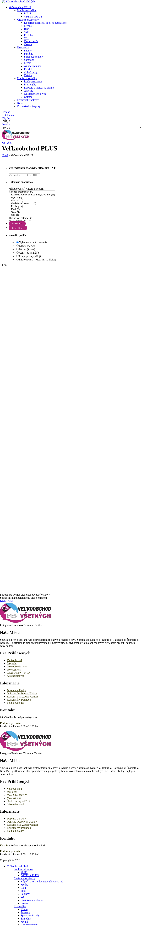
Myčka (28, 25)
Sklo (26, 32)
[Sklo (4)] (32, 212)
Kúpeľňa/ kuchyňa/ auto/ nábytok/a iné (45, 22)
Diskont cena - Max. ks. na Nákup (37, 259)
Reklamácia (13, 696)
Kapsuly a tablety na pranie (39, 87)
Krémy (28, 50)
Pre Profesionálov (26, 10)
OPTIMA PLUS (33, 16)
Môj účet (12, 663)
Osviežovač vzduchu (32, 900)
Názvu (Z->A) (27, 249)
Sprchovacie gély (33, 56)
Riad (26, 28)
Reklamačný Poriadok (19, 699)
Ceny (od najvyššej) (30, 256)
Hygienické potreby (28, 99)
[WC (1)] (32, 215)
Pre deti (28, 69)
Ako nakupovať (15, 675)
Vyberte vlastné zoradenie (33, 242)
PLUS (27, 13)
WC (26, 38)
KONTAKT (7, 600)
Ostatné (28, 44)
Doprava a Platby (16, 690)
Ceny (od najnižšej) (29, 252)
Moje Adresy (14, 669)
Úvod (5, 155)
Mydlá (27, 62)
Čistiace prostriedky (28, 19)
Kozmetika (23, 47)
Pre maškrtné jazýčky (28, 106)
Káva (20, 103)
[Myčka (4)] (32, 197)
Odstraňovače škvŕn (35, 93)
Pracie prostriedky (27, 78)
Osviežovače (31, 41)
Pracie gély (30, 84)
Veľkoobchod (14, 660)
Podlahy (28, 35)
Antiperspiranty (32, 66)
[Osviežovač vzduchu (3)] (32, 203)
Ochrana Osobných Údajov (22, 693)
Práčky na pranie (33, 81)
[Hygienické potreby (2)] (32, 218)
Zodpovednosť (30, 696)
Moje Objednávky (17, 666)
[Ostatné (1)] (32, 200)
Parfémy (28, 53)
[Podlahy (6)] (32, 206)
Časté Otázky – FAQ (18, 672)
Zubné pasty (30, 72)
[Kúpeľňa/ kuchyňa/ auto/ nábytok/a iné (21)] (32, 194)
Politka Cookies (15, 702)
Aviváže (28, 90)
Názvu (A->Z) (27, 245)
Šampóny (29, 59)
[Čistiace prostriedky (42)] (32, 191)
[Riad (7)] (32, 209)
